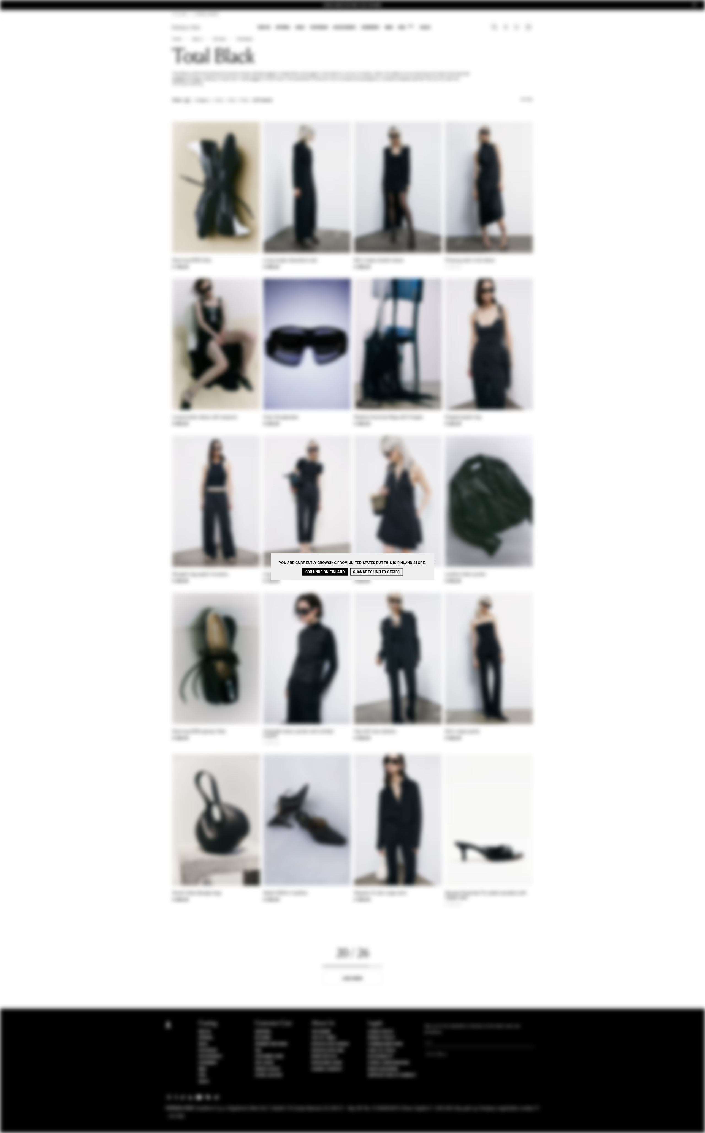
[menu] (344, 28)
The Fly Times (323, 1038)
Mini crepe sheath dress (378, 260)
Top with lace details (375, 732)
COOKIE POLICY (381, 1032)
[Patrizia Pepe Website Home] (186, 27)
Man (389, 27)
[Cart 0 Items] (529, 28)
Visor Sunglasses (281, 417)
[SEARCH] (494, 28)
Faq (258, 1050)
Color (219, 100)
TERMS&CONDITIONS (385, 1044)
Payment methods (271, 1044)
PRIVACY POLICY (381, 1038)
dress (255, 79)
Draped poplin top (463, 417)
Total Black (245, 39)
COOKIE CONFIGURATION (388, 1063)
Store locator (268, 1075)
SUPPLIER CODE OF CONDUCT (392, 1075)
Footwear (319, 27)
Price (244, 100)
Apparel (283, 27)
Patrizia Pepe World (330, 1044)
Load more (353, 978)
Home (176, 39)
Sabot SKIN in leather (285, 893)
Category (202, 100)
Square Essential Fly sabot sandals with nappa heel (486, 895)
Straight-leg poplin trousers (200, 574)
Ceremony (370, 27)
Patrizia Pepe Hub (327, 1050)
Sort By (526, 99)
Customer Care (269, 1056)
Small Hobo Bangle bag (196, 893)
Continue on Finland (325, 572)
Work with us (324, 1056)
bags (197, 79)
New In (264, 27)
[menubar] (344, 28)
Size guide (264, 1063)
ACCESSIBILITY (380, 1056)
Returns (263, 1038)
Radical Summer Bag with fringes (388, 417)
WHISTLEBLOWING (383, 1069)
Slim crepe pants (462, 732)
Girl (405, 27)
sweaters (179, 79)
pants (270, 74)
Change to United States (376, 572)
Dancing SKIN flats (191, 260)
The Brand (321, 1032)
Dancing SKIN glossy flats (199, 732)
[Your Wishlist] (517, 29)
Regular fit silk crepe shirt (380, 893)
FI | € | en (180, 14)
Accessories (344, 27)
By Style (219, 39)
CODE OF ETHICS (381, 1050)
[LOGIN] (506, 28)
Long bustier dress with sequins (204, 417)
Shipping (263, 1032)
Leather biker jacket (465, 574)
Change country (326, 1069)
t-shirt (312, 74)
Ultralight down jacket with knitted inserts (298, 734)
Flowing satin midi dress (470, 260)
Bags (300, 27)
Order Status (267, 1069)
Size (231, 100)
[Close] (694, 5)
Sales (425, 27)
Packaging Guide (326, 1063)
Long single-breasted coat (290, 260)
